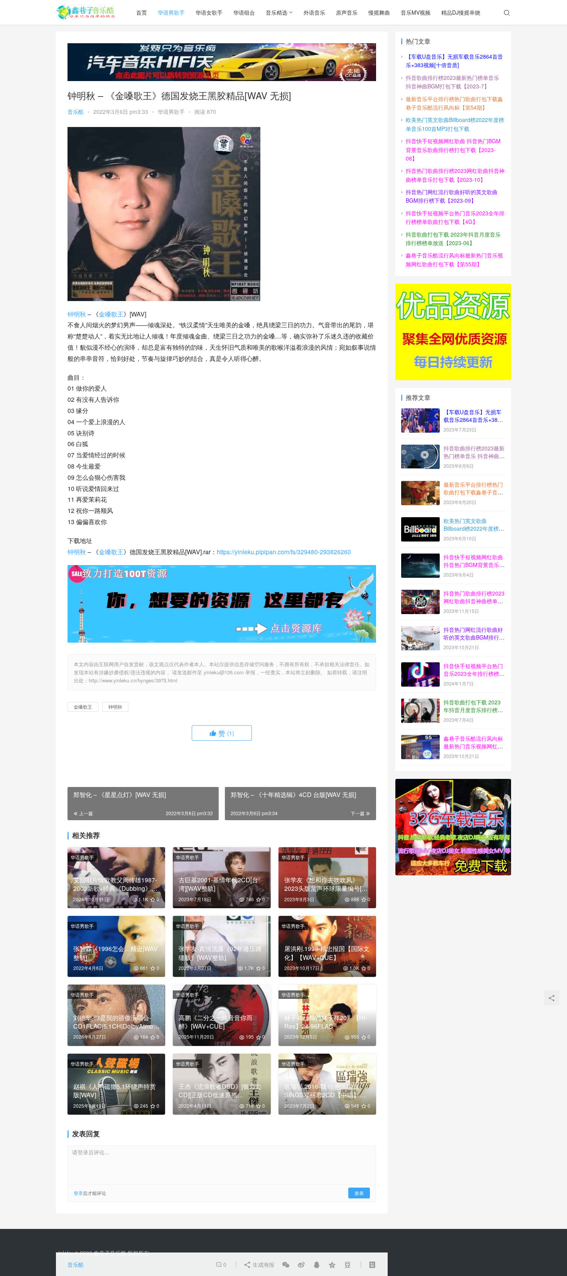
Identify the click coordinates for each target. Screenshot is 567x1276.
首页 (141, 12)
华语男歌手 (171, 12)
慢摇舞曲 (379, 12)
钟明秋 (77, 314)
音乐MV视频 (415, 12)
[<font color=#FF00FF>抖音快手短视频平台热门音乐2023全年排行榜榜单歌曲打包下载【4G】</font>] (420, 666)
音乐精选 (276, 12)
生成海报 (262, 1264)
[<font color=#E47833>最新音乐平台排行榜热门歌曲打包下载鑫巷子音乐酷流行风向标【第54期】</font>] (420, 485)
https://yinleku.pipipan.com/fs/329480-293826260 (284, 551)
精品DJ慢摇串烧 (460, 12)
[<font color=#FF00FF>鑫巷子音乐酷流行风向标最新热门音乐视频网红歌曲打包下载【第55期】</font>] (420, 739)
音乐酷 (76, 111)
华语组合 (244, 12)
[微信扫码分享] (286, 1264)
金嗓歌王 (111, 314)
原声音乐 (347, 12)
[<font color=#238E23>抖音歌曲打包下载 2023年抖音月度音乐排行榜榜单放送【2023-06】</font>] (420, 703)
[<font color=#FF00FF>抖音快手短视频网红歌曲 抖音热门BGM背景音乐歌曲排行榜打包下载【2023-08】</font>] (420, 558)
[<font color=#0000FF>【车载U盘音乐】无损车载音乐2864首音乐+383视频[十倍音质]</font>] (420, 412)
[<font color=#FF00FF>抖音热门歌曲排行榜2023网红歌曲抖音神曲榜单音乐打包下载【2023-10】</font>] (420, 594)
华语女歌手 (209, 12)
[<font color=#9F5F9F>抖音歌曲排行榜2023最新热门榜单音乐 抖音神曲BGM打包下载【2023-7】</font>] (420, 449)
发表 (359, 1193)
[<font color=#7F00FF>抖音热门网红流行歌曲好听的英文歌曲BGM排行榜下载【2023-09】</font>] (420, 630)
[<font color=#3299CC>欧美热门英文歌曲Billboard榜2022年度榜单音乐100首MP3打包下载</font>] (420, 521)
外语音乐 (314, 12)
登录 (78, 1193)
